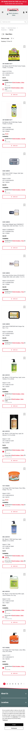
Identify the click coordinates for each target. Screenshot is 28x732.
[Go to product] (14, 54)
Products (3, 28)
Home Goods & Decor (12, 28)
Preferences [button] (5, 720)
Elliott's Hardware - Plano (18, 240)
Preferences (14, 728)
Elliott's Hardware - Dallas (14, 14)
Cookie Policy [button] (15, 716)
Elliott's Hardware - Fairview (18, 138)
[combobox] (14, 21)
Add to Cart (15, 94)
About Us (4, 693)
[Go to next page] (24, 683)
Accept (14, 724)
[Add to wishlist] (24, 46)
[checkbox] (2, 34)
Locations (4, 702)
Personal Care (4, 29)
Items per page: (5, 38)
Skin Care (11, 29)
